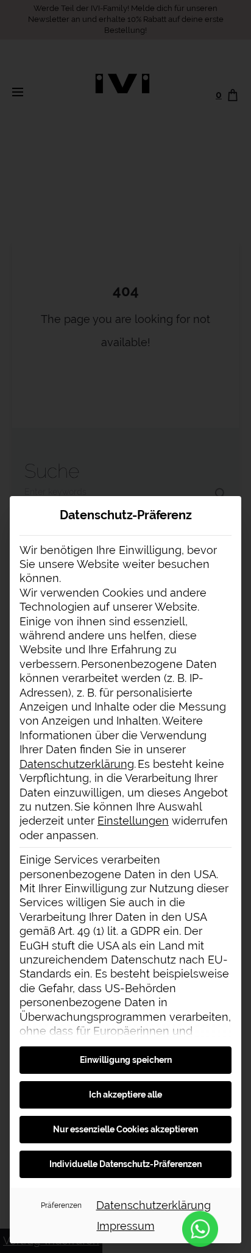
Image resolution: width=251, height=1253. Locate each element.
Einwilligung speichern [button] (126, 1060)
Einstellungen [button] (133, 820)
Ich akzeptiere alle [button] (125, 1094)
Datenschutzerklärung (76, 764)
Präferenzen (61, 1205)
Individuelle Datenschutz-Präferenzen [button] (125, 1164)
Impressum (126, 1225)
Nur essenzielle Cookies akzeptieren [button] (125, 1129)
